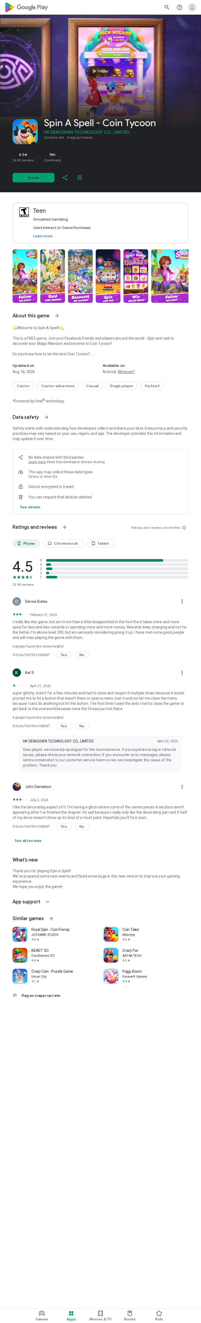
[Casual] (92, 386)
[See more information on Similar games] (51, 918)
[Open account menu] (192, 7)
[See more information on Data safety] (46, 417)
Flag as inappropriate (36, 995)
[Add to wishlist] (79, 177)
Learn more (42, 236)
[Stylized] (152, 386)
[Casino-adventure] (58, 386)
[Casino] (23, 386)
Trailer (100, 71)
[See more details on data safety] (30, 507)
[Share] (65, 177)
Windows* (126, 372)
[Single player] (121, 386)
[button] (25, 276)
